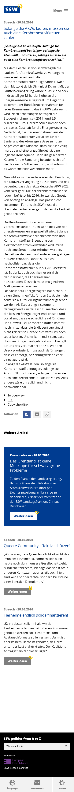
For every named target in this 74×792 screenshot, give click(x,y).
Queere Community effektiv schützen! (37, 546)
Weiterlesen (23, 516)
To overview (16, 395)
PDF (10, 400)
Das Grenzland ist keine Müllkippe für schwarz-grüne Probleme (35, 466)
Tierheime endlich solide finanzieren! (36, 615)
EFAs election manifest (16, 767)
